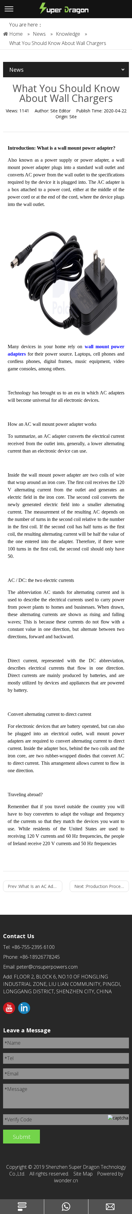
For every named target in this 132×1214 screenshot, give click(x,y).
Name (13, 1042)
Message (16, 1089)
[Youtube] (9, 1008)
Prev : (35, 886)
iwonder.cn (66, 1180)
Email (11, 1073)
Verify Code (18, 1119)
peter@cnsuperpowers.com (47, 966)
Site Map (83, 1173)
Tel (9, 1058)
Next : (101, 886)
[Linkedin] (24, 1008)
